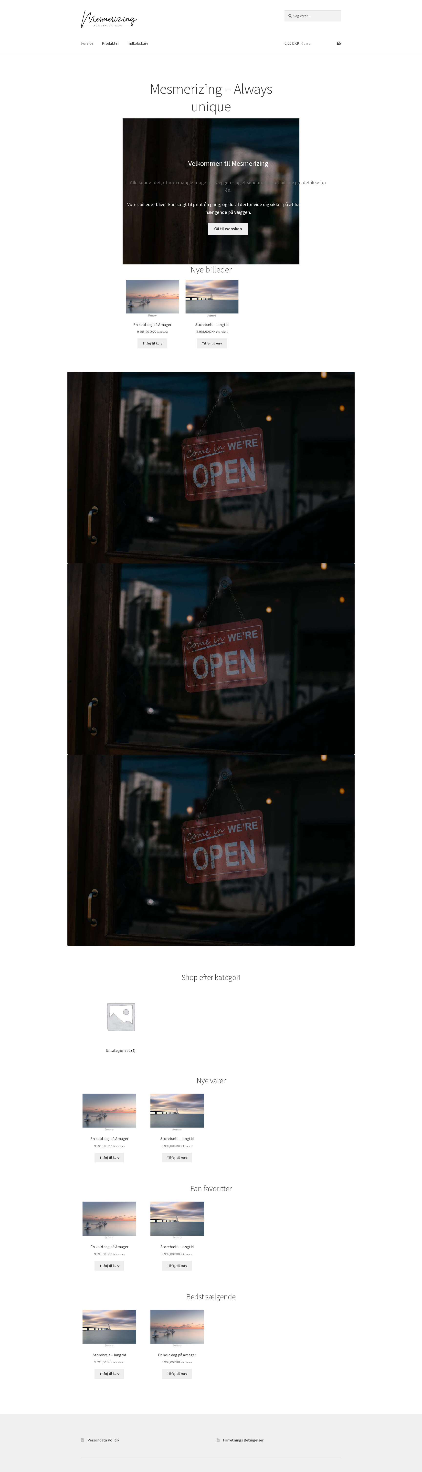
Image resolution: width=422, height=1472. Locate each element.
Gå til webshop (228, 228)
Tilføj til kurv (152, 343)
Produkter (110, 43)
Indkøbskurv (137, 43)
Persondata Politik (103, 1440)
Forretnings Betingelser (243, 1440)
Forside (87, 43)
